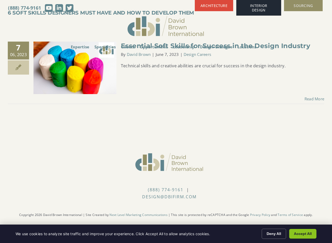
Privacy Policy (260, 215)
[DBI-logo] (166, 18)
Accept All (303, 234)
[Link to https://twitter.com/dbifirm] (69, 8)
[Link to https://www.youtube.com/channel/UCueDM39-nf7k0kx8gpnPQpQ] (49, 8)
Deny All (274, 234)
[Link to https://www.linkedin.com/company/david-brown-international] (59, 8)
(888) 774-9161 (24, 8)
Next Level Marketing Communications (138, 215)
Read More (314, 98)
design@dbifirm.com (169, 197)
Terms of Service (290, 215)
